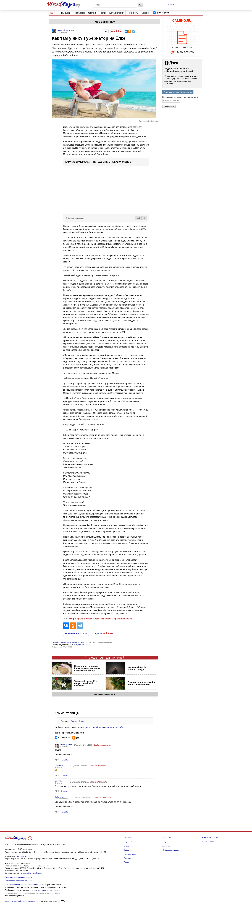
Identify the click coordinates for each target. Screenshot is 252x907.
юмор (129, 619)
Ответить (64, 760)
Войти (172, 5)
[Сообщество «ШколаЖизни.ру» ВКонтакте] (161, 12)
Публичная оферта (170, 850)
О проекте (166, 838)
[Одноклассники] (129, 31)
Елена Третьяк (65, 745)
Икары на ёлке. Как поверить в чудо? (138, 668)
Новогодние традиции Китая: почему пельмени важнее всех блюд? (87, 668)
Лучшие (82, 721)
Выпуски (65, 13)
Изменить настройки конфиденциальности (23, 901)
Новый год (98, 619)
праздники (119, 619)
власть (109, 619)
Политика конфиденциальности (18, 877)
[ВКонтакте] (126, 31)
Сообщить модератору (102, 745)
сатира (72, 619)
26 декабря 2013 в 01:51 (84, 797)
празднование (84, 619)
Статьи (92, 13)
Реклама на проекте (209, 838)
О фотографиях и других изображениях (22, 885)
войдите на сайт (115, 727)
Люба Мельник (61, 797)
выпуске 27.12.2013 (82, 645)
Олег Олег (59, 765)
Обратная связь (208, 842)
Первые (74, 721)
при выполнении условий (49, 890)
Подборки (79, 13)
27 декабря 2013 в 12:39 (83, 745)
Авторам (166, 846)
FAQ (164, 842)
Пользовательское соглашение (18, 880)
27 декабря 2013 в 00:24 (79, 781)
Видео (145, 13)
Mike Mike (59, 781)
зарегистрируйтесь (93, 727)
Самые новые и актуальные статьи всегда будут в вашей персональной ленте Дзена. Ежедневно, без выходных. (180, 79)
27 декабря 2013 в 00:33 (79, 766)
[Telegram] (133, 31)
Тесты (102, 13)
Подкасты (133, 13)
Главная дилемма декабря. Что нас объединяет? (142, 683)
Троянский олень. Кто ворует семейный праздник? (85, 683)
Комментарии (116, 13)
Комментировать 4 (76, 633)
